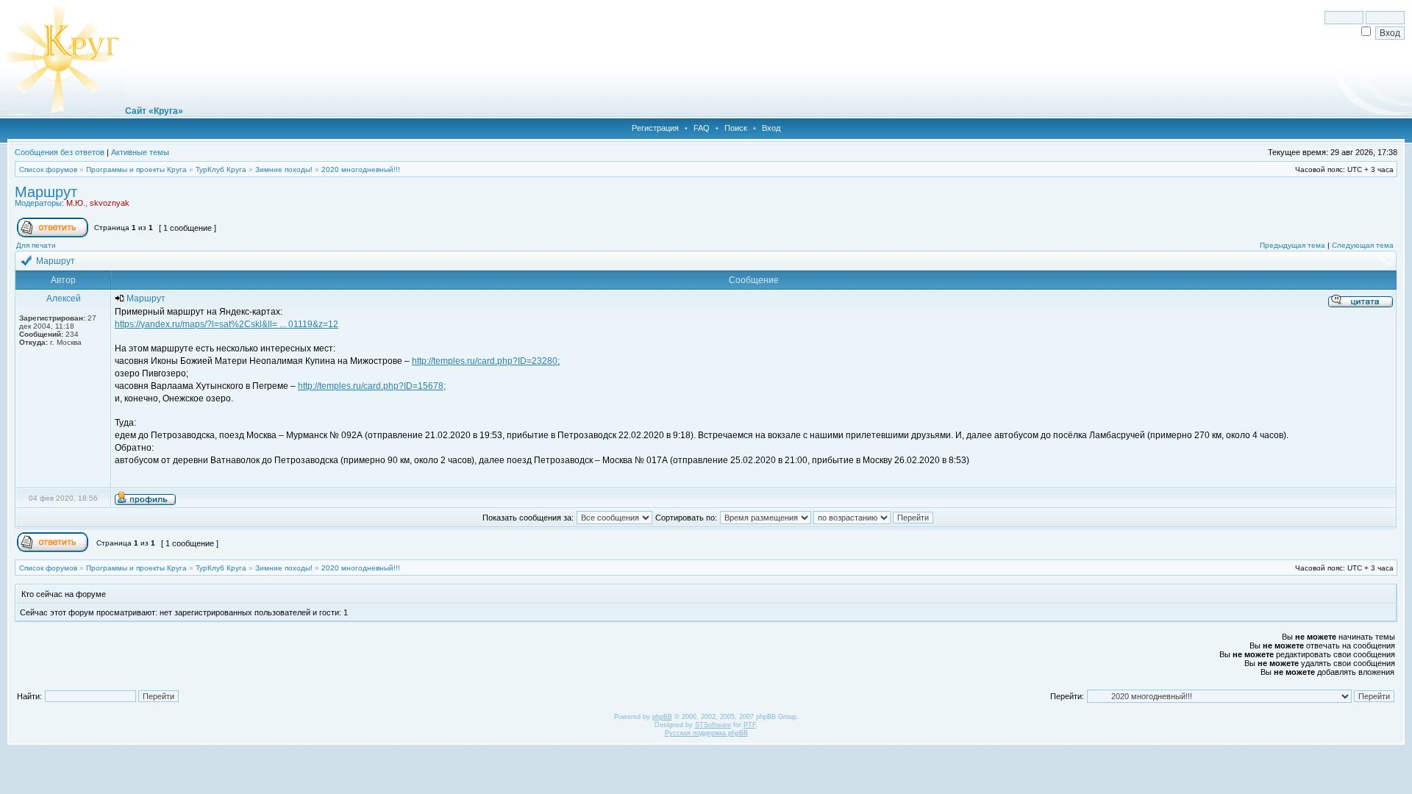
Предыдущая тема (1292, 245)
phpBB (662, 716)
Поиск (735, 128)
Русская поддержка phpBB (706, 733)
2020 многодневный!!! (360, 169)
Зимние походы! (284, 169)
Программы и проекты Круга (136, 169)
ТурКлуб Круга (221, 169)
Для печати (36, 245)
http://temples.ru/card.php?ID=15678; (372, 386)
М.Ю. (75, 202)
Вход (771, 128)
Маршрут (46, 192)
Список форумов (48, 169)
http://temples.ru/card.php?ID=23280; (486, 361)
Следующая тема (1363, 245)
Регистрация (655, 128)
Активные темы (140, 152)
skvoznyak (109, 202)
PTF (750, 725)
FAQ (701, 128)
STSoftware (713, 725)
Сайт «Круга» (154, 111)
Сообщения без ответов (59, 152)
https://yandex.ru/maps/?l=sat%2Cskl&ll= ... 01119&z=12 (226, 324)
